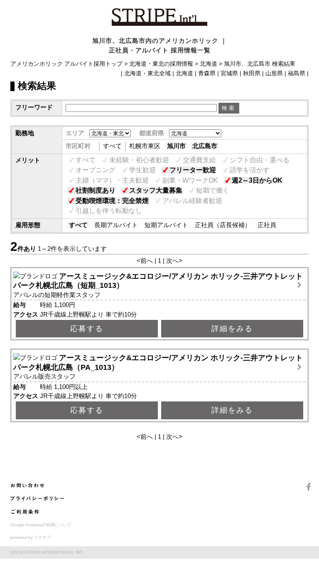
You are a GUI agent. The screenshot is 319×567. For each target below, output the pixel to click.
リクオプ (42, 537)
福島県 (296, 73)
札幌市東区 (144, 145)
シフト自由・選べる (260, 159)
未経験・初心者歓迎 (139, 159)
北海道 (208, 64)
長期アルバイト (116, 224)
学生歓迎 (142, 169)
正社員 (267, 224)
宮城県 (229, 73)
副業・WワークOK (190, 180)
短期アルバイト (166, 224)
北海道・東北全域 (147, 73)
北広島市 (204, 145)
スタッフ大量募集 (155, 190)
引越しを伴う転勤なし (109, 210)
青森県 (207, 73)
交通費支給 (199, 159)
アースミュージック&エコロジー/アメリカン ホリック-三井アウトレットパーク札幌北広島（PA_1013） (158, 362)
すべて (112, 145)
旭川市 (176, 145)
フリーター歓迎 (192, 169)
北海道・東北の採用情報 (161, 64)
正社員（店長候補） (223, 224)
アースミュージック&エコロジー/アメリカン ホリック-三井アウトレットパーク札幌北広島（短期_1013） (158, 281)
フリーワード (34, 107)
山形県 (274, 73)
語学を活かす (250, 169)
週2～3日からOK (257, 180)
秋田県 (251, 73)
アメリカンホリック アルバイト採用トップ (66, 64)
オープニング (95, 169)
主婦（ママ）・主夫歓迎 (112, 180)
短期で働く (212, 190)
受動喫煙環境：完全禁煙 (112, 200)
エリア (75, 132)
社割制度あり (95, 190)
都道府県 (151, 132)
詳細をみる (232, 328)
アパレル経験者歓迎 (192, 200)
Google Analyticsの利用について (40, 524)
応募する (86, 328)
